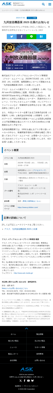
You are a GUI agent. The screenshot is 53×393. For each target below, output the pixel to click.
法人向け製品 (40, 341)
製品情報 (39, 334)
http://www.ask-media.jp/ (23, 273)
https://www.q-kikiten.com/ (28, 207)
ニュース (5, 10)
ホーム (13, 334)
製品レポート (13, 354)
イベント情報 (13, 10)
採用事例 (39, 354)
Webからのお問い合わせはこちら (15, 288)
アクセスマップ (39, 170)
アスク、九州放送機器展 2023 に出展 (20, 229)
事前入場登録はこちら (31, 201)
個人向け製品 (13, 341)
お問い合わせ (40, 360)
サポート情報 (40, 347)
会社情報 (13, 360)
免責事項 (18, 386)
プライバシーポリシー (30, 386)
